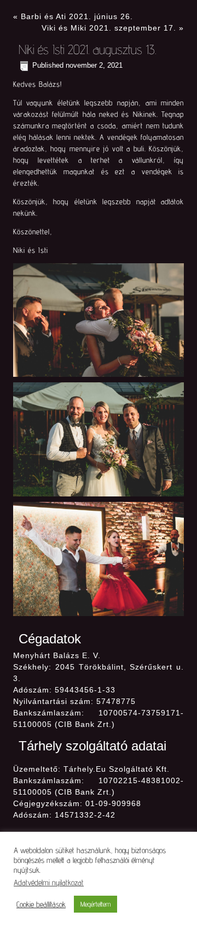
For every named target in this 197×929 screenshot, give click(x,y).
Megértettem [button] (95, 904)
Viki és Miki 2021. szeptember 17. (109, 27)
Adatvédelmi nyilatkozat (49, 882)
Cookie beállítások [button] (41, 904)
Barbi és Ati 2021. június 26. (77, 16)
